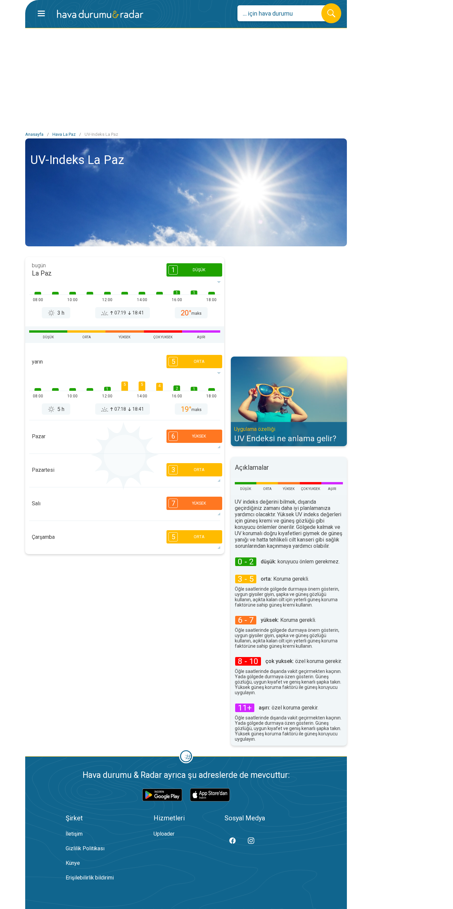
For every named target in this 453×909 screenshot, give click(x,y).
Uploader (164, 834)
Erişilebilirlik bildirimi (90, 877)
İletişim (74, 834)
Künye (73, 863)
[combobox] (284, 13)
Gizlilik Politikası (85, 848)
